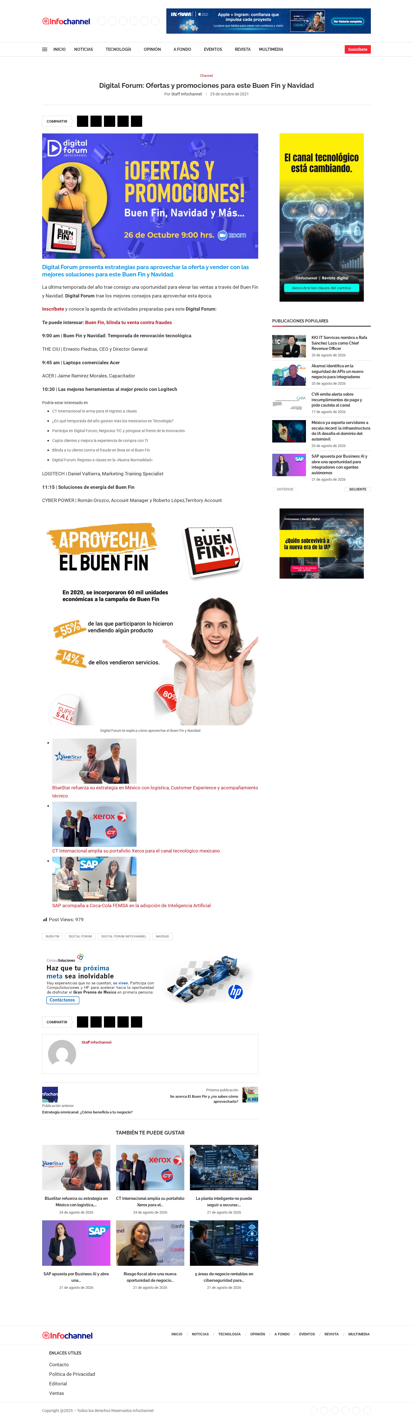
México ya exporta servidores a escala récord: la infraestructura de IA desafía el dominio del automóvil (341, 430)
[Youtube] (144, 21)
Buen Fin (52, 936)
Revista (243, 49)
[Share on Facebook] (82, 121)
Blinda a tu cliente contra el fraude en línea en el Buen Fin (101, 450)
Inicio (59, 49)
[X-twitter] (324, 1411)
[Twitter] (112, 21)
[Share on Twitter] (96, 121)
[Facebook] (101, 21)
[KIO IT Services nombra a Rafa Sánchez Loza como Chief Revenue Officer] (289, 346)
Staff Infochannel (186, 94)
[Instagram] (123, 21)
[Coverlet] (322, 136)
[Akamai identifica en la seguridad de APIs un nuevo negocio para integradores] (289, 374)
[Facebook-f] (313, 1411)
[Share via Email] (136, 121)
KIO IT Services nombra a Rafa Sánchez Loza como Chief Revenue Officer (339, 343)
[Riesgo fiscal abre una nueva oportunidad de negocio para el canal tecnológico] (150, 1243)
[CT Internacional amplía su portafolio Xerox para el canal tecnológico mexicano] (150, 1167)
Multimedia (271, 49)
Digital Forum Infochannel (123, 936)
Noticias (83, 49)
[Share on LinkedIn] (109, 121)
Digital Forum (80, 936)
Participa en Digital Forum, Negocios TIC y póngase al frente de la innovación (118, 430)
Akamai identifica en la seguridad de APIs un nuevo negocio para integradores (337, 371)
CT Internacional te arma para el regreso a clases (94, 411)
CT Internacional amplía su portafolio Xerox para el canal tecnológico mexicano (136, 851)
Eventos (213, 49)
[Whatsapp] (155, 21)
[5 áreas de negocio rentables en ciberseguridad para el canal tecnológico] (224, 1243)
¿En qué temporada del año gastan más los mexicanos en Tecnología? (113, 421)
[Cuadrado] (322, 511)
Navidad (162, 936)
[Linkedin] (134, 21)
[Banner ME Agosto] (150, 954)
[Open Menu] (44, 49)
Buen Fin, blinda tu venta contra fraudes (128, 322)
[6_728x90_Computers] (268, 11)
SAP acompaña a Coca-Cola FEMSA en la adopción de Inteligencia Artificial (131, 905)
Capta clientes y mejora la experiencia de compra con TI (100, 440)
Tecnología (118, 49)
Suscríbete (357, 49)
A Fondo (182, 49)
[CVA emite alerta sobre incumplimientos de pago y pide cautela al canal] (289, 403)
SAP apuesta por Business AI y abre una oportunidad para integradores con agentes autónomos (339, 464)
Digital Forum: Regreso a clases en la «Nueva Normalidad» (102, 460)
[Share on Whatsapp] (123, 121)
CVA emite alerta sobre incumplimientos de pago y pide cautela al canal (337, 399)
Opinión (152, 49)
